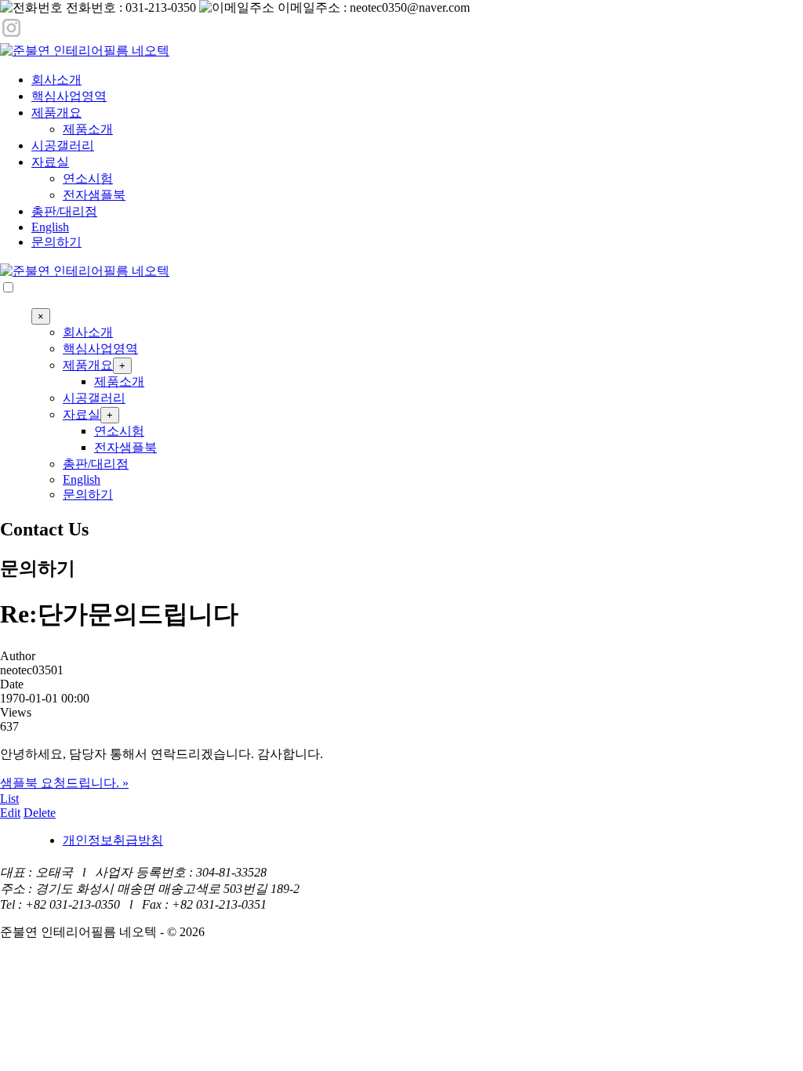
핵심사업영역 (69, 96)
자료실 (50, 162)
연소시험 (88, 178)
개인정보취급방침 (113, 840)
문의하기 (56, 242)
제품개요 (56, 112)
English (50, 227)
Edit (10, 812)
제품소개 (88, 129)
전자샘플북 (94, 194)
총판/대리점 (64, 211)
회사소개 (56, 79)
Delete (40, 812)
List (9, 798)
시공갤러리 (62, 145)
